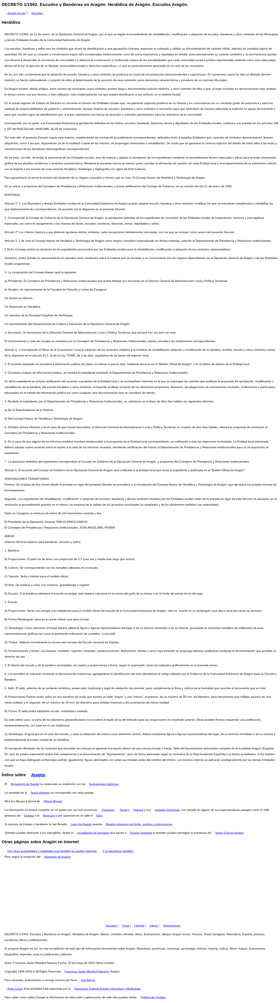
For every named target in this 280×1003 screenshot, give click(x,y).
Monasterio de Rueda (25, 784)
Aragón (38, 775)
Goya (125, 925)
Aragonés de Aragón (57, 856)
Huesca (138, 809)
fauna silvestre (40, 792)
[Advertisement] (140, 891)
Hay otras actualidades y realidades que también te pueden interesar (52, 851)
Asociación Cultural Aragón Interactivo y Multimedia (107, 988)
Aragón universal (141, 832)
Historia (139, 925)
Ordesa (29, 815)
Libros (154, 925)
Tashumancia (171, 925)
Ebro (99, 815)
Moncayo (49, 815)
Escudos (37, 13)
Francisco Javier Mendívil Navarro (87, 971)
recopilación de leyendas (93, 832)
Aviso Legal (14, 988)
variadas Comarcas (167, 809)
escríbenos (88, 980)
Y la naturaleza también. (118, 851)
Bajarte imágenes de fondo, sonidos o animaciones (139, 824)
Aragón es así (16, 13)
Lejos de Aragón (81, 824)
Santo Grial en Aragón (229, 832)
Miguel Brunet (53, 801)
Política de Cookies (153, 997)
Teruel (123, 809)
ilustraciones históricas (103, 784)
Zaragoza (108, 809)
